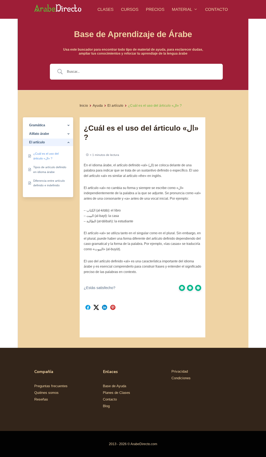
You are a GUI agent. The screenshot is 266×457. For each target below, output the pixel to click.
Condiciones (181, 378)
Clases (105, 9)
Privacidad (179, 371)
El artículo (115, 105)
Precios (155, 9)
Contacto (216, 9)
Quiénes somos (46, 393)
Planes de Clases (116, 393)
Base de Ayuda (114, 386)
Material (182, 9)
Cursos (129, 9)
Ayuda (98, 105)
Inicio (84, 105)
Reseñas (41, 399)
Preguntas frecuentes (51, 386)
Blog (106, 406)
